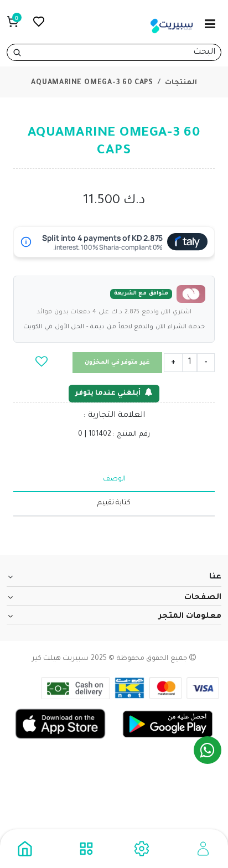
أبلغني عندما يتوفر (108, 393)
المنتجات (181, 83)
